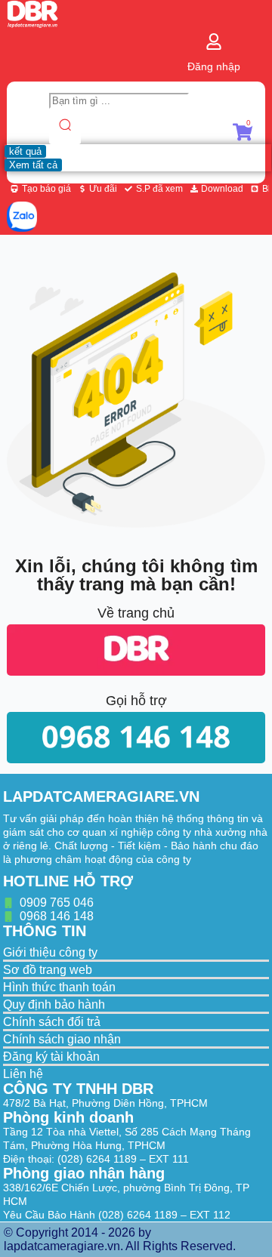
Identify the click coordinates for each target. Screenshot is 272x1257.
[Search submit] (65, 126)
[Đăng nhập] (214, 41)
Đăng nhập (213, 66)
